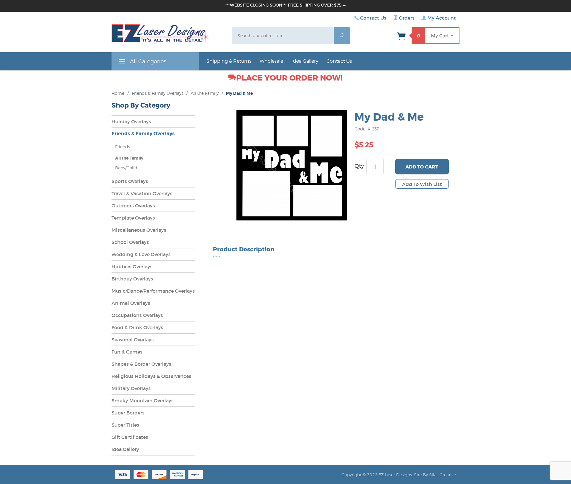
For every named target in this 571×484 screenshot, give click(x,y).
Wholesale (271, 61)
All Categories (147, 61)
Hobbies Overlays (132, 266)
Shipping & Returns (228, 61)
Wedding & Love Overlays (141, 254)
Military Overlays (131, 388)
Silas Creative (442, 474)
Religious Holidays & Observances (151, 376)
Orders (406, 18)
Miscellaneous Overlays (139, 230)
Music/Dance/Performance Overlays (153, 291)
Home (118, 93)
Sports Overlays (130, 181)
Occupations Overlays (137, 315)
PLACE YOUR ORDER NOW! (289, 78)
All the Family (205, 93)
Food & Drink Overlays (137, 327)
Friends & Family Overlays (157, 93)
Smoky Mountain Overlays (143, 400)
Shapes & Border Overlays (141, 364)
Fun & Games (127, 352)
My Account (441, 18)
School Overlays (130, 242)
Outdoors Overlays (133, 206)
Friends (122, 146)
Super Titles (125, 425)
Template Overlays (133, 218)
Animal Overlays (131, 303)
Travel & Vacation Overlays (142, 193)
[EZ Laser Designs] (161, 34)
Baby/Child (126, 167)
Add (421, 167)
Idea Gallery (304, 61)
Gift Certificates (130, 437)
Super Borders (128, 413)
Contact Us (373, 18)
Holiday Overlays (131, 121)
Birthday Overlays (132, 279)
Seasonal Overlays (133, 340)
